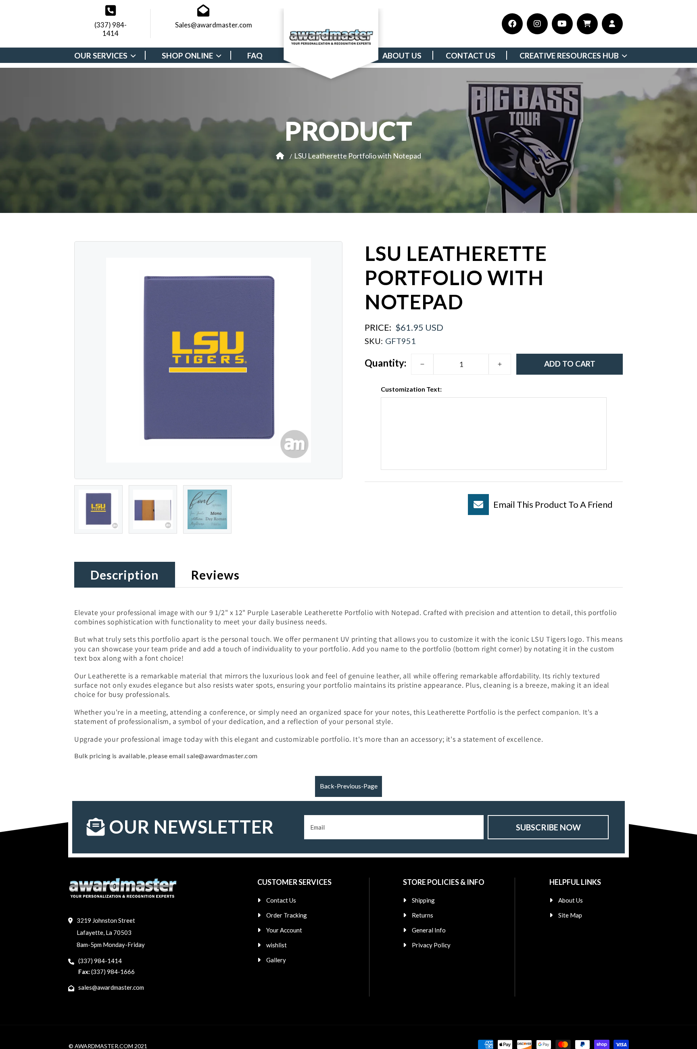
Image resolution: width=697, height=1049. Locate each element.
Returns (422, 915)
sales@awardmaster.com (111, 987)
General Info (429, 930)
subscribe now (548, 827)
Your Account (284, 930)
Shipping (423, 900)
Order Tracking (286, 915)
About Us (570, 900)
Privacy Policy (431, 945)
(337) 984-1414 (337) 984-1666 (106, 966)
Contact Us (281, 900)
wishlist (276, 945)
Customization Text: (411, 389)
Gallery (276, 959)
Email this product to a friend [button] (553, 504)
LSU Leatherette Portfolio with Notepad (357, 155)
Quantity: (385, 363)
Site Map (570, 915)
